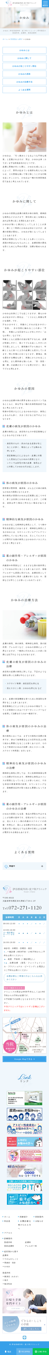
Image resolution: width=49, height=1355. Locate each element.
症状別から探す (11, 1251)
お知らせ (39, 1221)
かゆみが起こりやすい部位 (24, 66)
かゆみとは (24, 50)
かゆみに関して (25, 58)
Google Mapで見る (23, 1059)
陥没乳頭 (8, 1284)
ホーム (7, 1216)
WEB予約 (25, 1351)
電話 (9, 1351)
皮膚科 (28, 1242)
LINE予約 (42, 1351)
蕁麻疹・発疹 (10, 1263)
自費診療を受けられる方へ (24, 1225)
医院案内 (39, 1216)
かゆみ (7, 1267)
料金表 (7, 1221)
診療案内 (8, 1238)
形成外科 (8, 1242)
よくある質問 (24, 90)
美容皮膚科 (9, 1246)
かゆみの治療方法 (24, 82)
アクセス (8, 1232)
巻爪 (6, 1280)
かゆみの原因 (24, 74)
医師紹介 (24, 1216)
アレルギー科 (31, 1246)
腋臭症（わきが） (11, 1277)
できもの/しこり (11, 1259)
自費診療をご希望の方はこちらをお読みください (24, 977)
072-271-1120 (22, 907)
